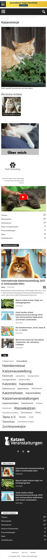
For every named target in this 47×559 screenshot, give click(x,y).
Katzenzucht (27, 403)
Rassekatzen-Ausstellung (10, 412)
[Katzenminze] (23, 57)
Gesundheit (21, 361)
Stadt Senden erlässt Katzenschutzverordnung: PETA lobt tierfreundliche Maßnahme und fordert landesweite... (29, 316)
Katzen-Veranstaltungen (29, 556)
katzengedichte (20, 376)
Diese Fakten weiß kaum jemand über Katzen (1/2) (22, 16)
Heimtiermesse (13, 366)
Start (2, 16)
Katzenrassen (6, 223)
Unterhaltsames (7, 238)
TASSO (38, 413)
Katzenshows (12, 393)
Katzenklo (9, 384)
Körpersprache (7, 408)
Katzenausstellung (17, 371)
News (3, 234)
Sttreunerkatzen (26, 413)
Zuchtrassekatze (14, 426)
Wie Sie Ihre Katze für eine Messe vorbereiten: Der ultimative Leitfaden (30, 342)
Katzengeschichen (33, 376)
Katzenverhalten (10, 403)
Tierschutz (8, 421)
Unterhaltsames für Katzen (26, 421)
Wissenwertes (6, 219)
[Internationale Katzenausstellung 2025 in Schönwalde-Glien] (23, 263)
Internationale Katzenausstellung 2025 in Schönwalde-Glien (23, 282)
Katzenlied (26, 384)
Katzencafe (7, 376)
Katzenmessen (8, 388)
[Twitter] (23, 452)
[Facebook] (18, 452)
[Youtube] (28, 452)
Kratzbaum (39, 403)
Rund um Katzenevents (9, 227)
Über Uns (25, 552)
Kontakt (33, 552)
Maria (3, 287)
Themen (4, 215)
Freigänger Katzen (8, 361)
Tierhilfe (31, 417)
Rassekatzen (24, 408)
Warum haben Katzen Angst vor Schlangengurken (29, 301)
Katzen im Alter (24, 380)
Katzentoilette (33, 393)
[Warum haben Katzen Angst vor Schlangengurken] (7, 303)
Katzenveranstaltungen (20, 398)
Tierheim (22, 417)
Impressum (15, 552)
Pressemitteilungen (8, 231)
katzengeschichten (9, 380)
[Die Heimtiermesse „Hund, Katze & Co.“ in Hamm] (7, 331)
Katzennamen (23, 388)
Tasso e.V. (9, 417)
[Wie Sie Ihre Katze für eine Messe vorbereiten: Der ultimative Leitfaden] (7, 343)
